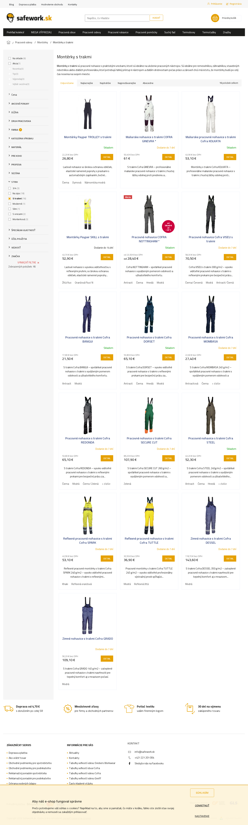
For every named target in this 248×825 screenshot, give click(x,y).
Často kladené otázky (81, 784)
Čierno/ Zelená (91, 483)
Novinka (18, 68)
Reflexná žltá (141, 584)
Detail (106, 157)
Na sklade (19, 58)
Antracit (128, 282)
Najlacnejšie (87, 83)
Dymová (76, 182)
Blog (11, 4)
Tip (15, 74)
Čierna (65, 182)
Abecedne (148, 83)
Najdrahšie (105, 83)
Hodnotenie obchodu (52, 4)
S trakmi (19, 198)
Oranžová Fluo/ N (84, 282)
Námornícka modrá (95, 182)
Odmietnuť (202, 805)
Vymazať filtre (27, 262)
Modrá (160, 282)
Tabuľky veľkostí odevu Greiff (85, 778)
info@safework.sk (145, 751)
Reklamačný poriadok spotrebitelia (28, 773)
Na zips (18, 193)
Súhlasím (202, 792)
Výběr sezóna (21, 84)
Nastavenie (202, 816)
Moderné (19, 203)
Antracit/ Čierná (225, 282)
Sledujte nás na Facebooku (149, 763)
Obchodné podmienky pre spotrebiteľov (30, 763)
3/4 (16, 188)
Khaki (65, 584)
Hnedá (149, 282)
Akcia (16, 63)
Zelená (127, 483)
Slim (16, 209)
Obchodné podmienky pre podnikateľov (30, 768)
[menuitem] (15, 32)
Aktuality (74, 753)
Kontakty (72, 4)
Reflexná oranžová (81, 584)
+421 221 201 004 (144, 757)
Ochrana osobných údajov (22, 784)
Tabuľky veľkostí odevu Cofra (85, 773)
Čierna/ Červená (193, 282)
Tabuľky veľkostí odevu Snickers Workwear (92, 763)
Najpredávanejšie (127, 83)
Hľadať (156, 18)
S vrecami (19, 214)
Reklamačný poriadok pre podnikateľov (30, 778)
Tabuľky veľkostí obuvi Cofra (84, 768)
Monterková (20, 219)
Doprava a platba (27, 4)
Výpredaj (18, 79)
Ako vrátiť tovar (17, 758)
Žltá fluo (66, 282)
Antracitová (191, 383)
